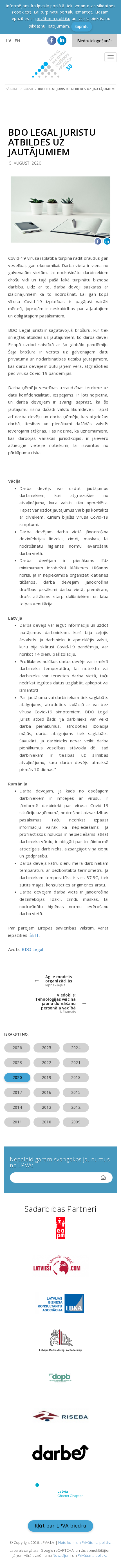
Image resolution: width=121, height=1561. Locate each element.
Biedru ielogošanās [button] (95, 40)
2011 (17, 1122)
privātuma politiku (52, 18)
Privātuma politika (92, 1555)
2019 (46, 1077)
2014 (17, 1107)
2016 (46, 1092)
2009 (75, 1122)
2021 (75, 1062)
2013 (46, 1107)
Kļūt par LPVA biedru (60, 1525)
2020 (17, 1077)
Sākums (12, 89)
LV (8, 40)
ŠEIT (34, 935)
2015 (75, 1092)
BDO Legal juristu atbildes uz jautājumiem (76, 89)
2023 (17, 1062)
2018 (75, 1077)
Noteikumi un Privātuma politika (84, 1542)
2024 (75, 1047)
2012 (75, 1107)
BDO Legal (32, 949)
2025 (46, 1047)
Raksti (28, 89)
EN (17, 40)
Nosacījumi (62, 1555)
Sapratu (82, 26)
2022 (46, 1062)
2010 (46, 1122)
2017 (17, 1092)
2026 (17, 1047)
